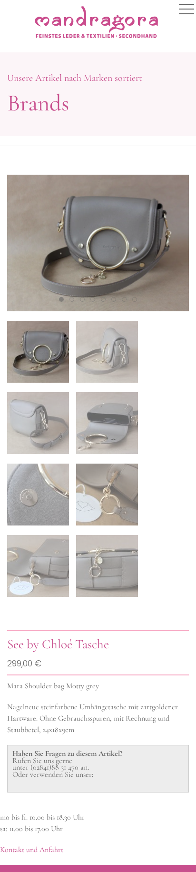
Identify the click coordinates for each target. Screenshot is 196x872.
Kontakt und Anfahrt (31, 849)
